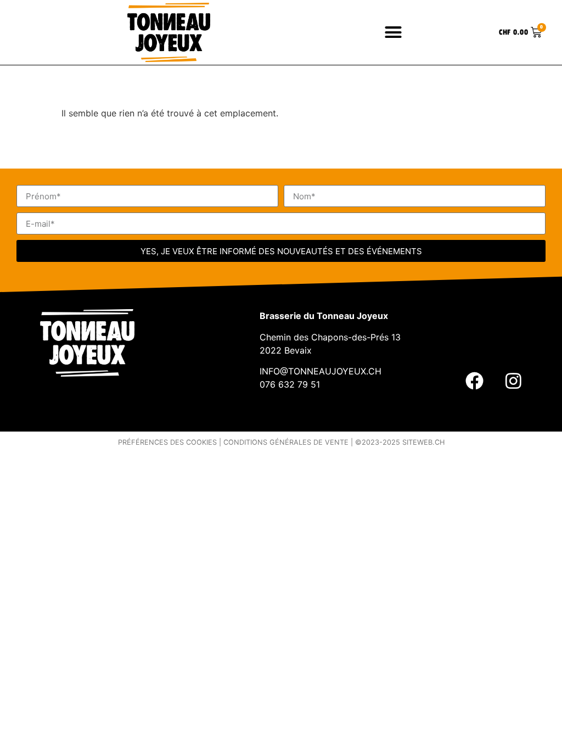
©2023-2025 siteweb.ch (400, 442)
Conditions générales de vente (286, 442)
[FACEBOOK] (474, 380)
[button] (393, 32)
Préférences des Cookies (167, 442)
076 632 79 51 (290, 384)
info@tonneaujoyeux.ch (320, 371)
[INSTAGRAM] (513, 380)
